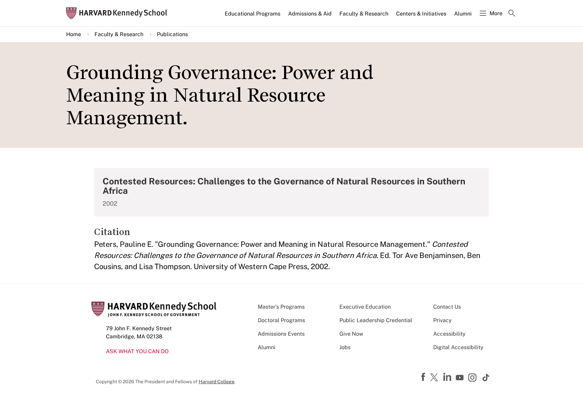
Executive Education (365, 307)
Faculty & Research (363, 13)
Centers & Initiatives (421, 13)
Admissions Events (281, 334)
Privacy (442, 320)
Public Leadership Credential (375, 320)
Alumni (463, 13)
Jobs (345, 347)
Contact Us (447, 307)
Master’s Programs (281, 307)
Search (512, 13)
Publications (172, 34)
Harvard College (216, 381)
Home (73, 34)
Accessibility (449, 334)
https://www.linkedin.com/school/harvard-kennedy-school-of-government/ (448, 377)
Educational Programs (252, 13)
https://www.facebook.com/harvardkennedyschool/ (424, 377)
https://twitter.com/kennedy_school (435, 377)
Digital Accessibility (458, 347)
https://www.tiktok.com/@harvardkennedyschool (486, 377)
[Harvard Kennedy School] (118, 13)
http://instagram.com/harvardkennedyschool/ (473, 378)
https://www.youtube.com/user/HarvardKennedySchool (460, 377)
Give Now (351, 334)
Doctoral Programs (281, 320)
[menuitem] (253, 16)
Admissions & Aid (310, 13)
